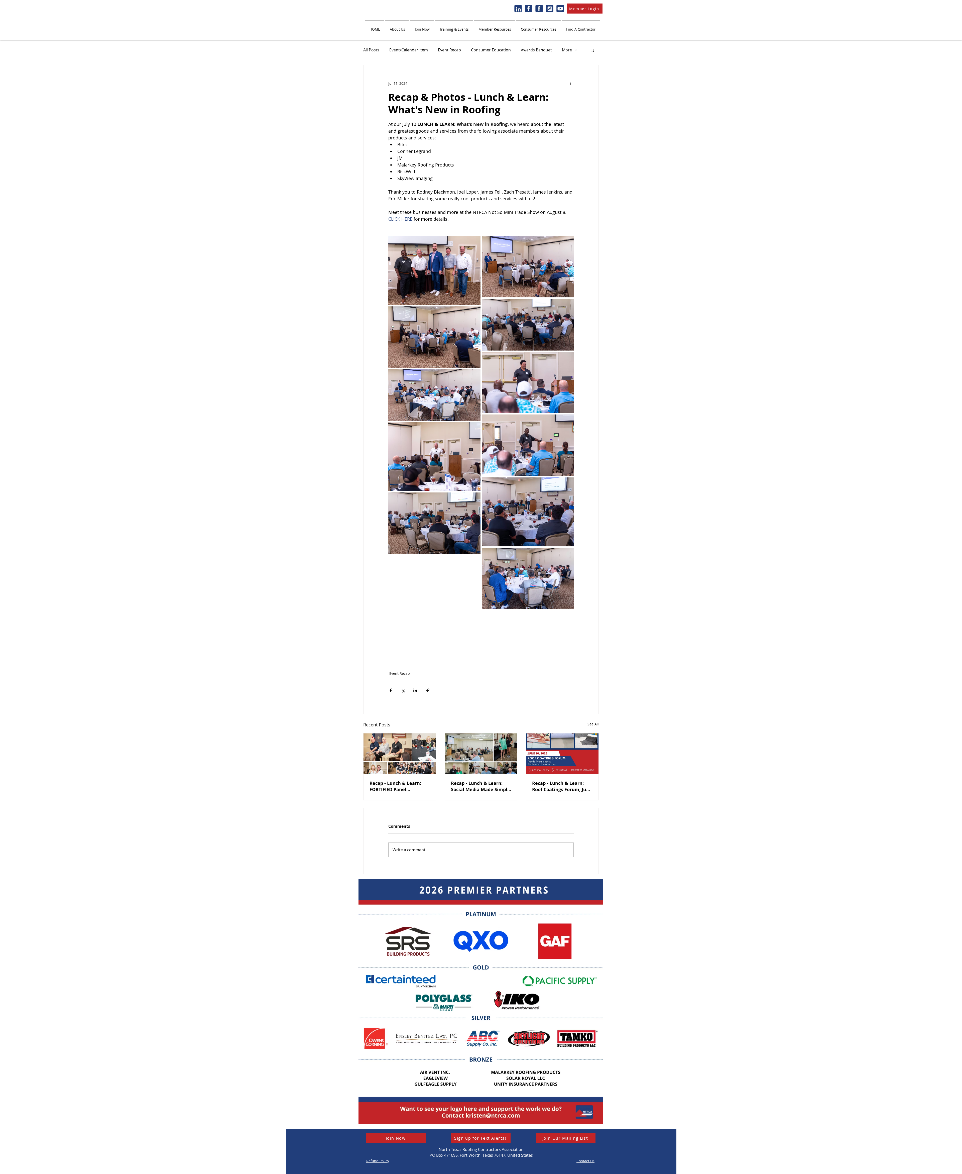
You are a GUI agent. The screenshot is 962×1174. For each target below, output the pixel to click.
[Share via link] (427, 690)
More (567, 50)
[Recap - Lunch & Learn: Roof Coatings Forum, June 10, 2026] (562, 753)
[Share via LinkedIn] (415, 690)
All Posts (371, 50)
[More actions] (571, 83)
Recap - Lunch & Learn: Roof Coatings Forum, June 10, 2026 (562, 786)
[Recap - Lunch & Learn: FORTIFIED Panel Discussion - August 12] (400, 753)
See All (593, 724)
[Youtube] (560, 9)
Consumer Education (491, 50)
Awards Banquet (536, 50)
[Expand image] (434, 270)
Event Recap (449, 50)
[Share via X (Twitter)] (403, 690)
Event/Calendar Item (408, 50)
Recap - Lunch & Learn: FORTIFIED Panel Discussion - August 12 (395, 786)
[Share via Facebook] (390, 690)
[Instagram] (550, 9)
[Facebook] (529, 9)
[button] (397, 27)
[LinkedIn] (518, 9)
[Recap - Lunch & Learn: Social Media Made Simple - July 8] (481, 753)
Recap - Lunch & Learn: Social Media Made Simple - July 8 (480, 786)
